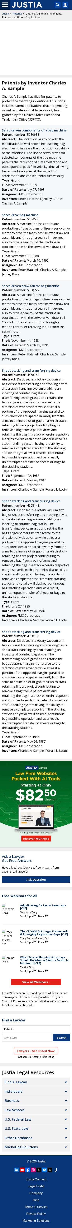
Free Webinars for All (19, 896)
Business (12, 1100)
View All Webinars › (36, 982)
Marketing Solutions (21, 1147)
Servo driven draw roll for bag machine (31, 286)
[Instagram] (33, 1170)
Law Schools (15, 1110)
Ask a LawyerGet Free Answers (17, 858)
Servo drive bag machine (20, 215)
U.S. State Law (16, 1128)
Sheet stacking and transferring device (31, 370)
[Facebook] (27, 1170)
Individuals (13, 1091)
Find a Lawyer (13, 1020)
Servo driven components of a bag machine (34, 130)
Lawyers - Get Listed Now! (36, 1051)
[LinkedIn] (16, 1170)
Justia (5, 13)
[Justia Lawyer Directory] (55, 1170)
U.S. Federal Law (18, 1119)
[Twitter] (50, 1170)
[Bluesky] (44, 1170)
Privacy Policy (36, 1213)
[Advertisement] (36, 48)
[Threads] (38, 1170)
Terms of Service (36, 1207)
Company (36, 1193)
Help (36, 1200)
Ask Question (36, 879)
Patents (17, 13)
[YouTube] (22, 1170)
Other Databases (18, 1138)
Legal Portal (36, 1186)
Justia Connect (36, 1179)
